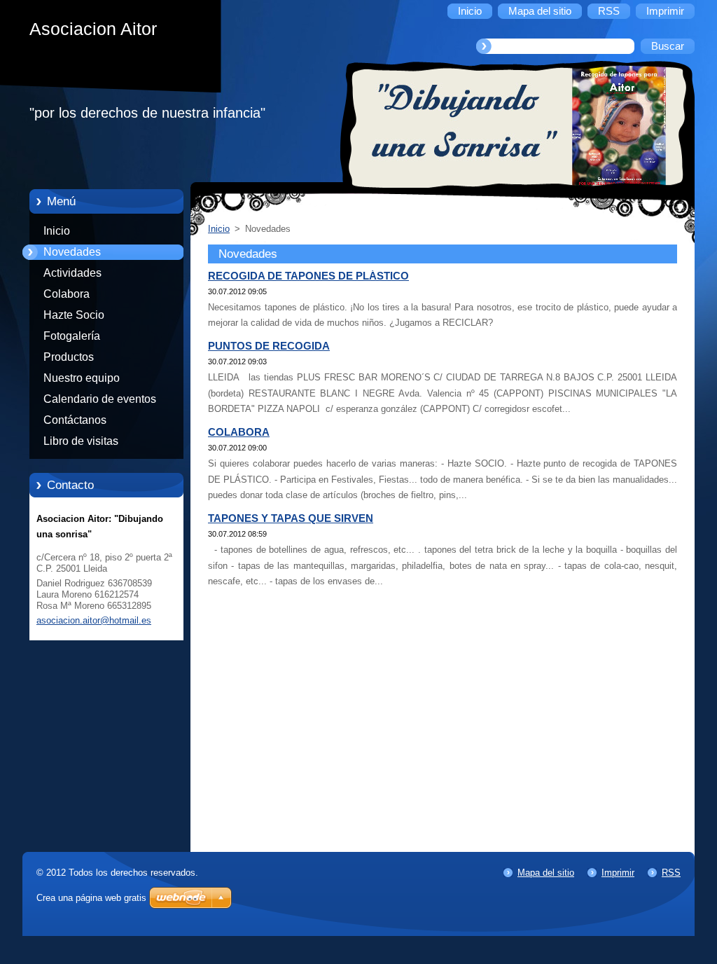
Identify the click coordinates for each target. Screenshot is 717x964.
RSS (671, 872)
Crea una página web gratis (91, 898)
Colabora (66, 294)
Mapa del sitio (545, 872)
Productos (68, 357)
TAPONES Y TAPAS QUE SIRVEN (290, 518)
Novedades (72, 252)
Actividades (72, 273)
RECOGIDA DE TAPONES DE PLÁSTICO (308, 276)
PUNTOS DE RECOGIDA (269, 346)
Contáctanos (74, 420)
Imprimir (617, 872)
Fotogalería (71, 336)
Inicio (56, 231)
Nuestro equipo (81, 378)
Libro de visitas (80, 441)
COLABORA (239, 432)
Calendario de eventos (99, 399)
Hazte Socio (73, 315)
